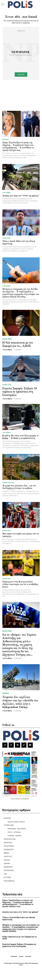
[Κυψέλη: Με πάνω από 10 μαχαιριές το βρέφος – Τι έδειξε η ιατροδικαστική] (21, 417)
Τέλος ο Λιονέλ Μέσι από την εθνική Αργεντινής (18, 242)
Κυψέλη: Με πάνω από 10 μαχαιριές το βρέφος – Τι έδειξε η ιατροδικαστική (20, 437)
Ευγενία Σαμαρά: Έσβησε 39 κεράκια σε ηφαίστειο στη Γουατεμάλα (19, 391)
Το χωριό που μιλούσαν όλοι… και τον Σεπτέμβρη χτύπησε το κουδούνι (19, 487)
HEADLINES (7, 339)
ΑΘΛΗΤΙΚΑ (6, 238)
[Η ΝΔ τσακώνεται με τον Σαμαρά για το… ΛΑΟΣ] (21, 323)
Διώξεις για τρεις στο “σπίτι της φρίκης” (20, 195)
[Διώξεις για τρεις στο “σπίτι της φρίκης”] (21, 177)
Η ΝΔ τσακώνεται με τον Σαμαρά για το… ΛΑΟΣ (17, 344)
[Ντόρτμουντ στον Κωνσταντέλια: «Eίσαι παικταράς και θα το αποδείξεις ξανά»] (21, 563)
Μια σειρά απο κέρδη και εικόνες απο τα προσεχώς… (20, 535)
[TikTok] (23, 745)
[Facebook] (4, 745)
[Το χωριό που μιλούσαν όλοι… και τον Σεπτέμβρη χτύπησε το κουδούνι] (21, 467)
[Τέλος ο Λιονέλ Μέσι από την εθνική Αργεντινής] (21, 222)
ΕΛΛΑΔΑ (5, 139)
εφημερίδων (25, 798)
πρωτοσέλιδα (16, 798)
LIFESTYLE (6, 384)
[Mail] (17, 745)
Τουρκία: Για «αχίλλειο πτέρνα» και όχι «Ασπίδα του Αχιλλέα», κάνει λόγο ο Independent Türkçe (20, 702)
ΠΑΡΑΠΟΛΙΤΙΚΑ (8, 482)
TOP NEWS (6, 192)
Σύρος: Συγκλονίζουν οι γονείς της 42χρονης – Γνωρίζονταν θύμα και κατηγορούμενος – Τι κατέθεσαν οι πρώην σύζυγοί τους (18, 146)
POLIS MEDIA (7, 350)
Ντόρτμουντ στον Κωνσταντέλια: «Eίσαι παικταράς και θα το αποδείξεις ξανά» (20, 584)
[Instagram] (11, 745)
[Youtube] (30, 745)
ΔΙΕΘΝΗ (5, 693)
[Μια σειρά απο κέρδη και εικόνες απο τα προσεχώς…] (21, 515)
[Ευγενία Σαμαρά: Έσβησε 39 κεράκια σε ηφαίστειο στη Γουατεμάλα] (21, 369)
